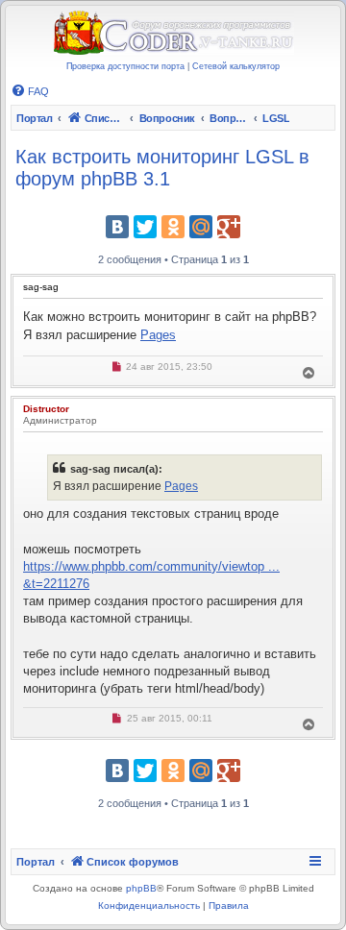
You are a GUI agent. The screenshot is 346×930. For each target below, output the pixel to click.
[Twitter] (145, 226)
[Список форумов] (173, 34)
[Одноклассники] (173, 226)
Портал (34, 118)
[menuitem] (30, 91)
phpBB (141, 888)
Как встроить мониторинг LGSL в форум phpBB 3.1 (162, 167)
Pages (158, 335)
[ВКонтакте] (117, 226)
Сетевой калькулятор (236, 66)
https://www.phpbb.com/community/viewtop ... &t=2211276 (151, 575)
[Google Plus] (228, 226)
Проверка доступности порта (125, 66)
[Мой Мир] (200, 226)
